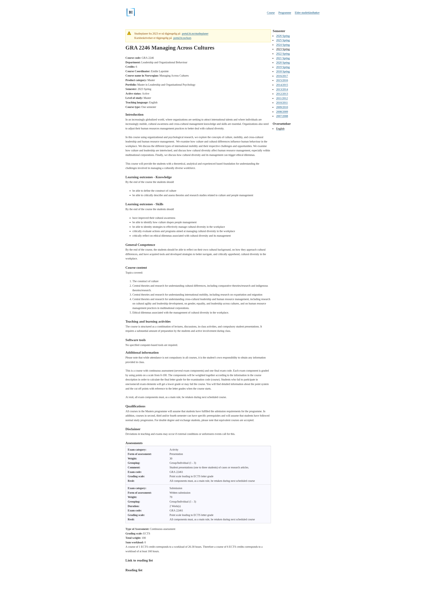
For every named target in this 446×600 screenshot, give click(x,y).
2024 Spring (283, 44)
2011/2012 (282, 98)
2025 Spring (283, 40)
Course (271, 12)
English (280, 128)
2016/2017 (282, 75)
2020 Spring (283, 62)
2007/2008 (282, 116)
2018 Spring (283, 71)
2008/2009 (282, 111)
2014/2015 (282, 84)
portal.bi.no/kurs (182, 37)
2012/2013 (282, 93)
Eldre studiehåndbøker (307, 12)
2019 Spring (283, 67)
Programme (284, 12)
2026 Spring (283, 35)
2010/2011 (282, 102)
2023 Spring (283, 49)
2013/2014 (282, 89)
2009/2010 (282, 107)
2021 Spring (283, 58)
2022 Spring (283, 53)
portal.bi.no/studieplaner (195, 33)
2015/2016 (282, 80)
